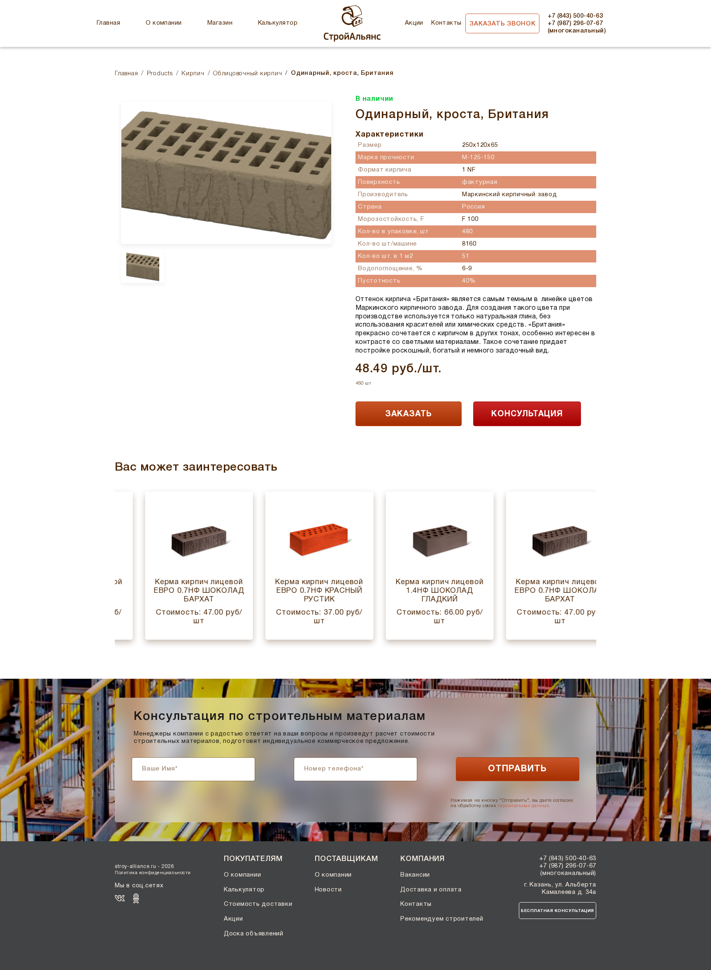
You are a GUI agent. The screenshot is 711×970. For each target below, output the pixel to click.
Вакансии (415, 875)
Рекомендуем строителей (441, 919)
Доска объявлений (253, 934)
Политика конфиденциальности (153, 873)
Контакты (446, 23)
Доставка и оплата (431, 890)
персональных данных (522, 806)
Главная (108, 23)
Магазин (219, 23)
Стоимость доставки (258, 904)
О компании (164, 23)
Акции (414, 23)
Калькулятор (277, 23)
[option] (226, 173)
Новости (328, 890)
